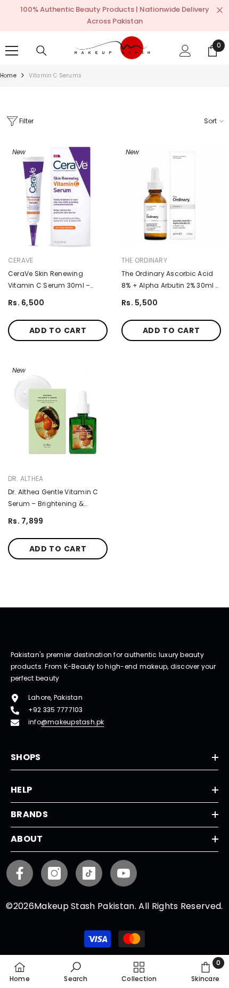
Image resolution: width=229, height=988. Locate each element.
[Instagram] (54, 873)
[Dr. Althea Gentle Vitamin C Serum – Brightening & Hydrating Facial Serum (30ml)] (57, 415)
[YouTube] (123, 873)
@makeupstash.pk (72, 721)
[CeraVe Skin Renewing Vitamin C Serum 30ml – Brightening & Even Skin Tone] (57, 196)
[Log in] (185, 51)
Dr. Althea (25, 478)
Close (220, 10)
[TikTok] (89, 873)
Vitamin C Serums (55, 76)
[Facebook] (19, 873)
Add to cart (58, 330)
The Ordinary (144, 260)
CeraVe (20, 260)
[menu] (11, 50)
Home (8, 76)
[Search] (41, 50)
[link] (75, 971)
